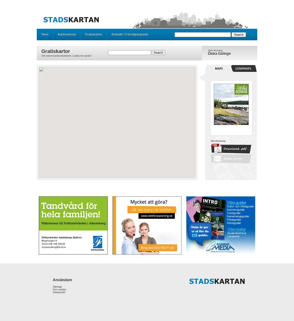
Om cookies (59, 289)
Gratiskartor (93, 34)
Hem (45, 34)
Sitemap (57, 286)
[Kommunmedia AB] (220, 225)
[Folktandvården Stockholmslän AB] (73, 225)
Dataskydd (59, 292)
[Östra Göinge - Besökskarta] (231, 124)
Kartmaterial (67, 34)
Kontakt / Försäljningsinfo (130, 34)
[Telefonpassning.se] (147, 225)
